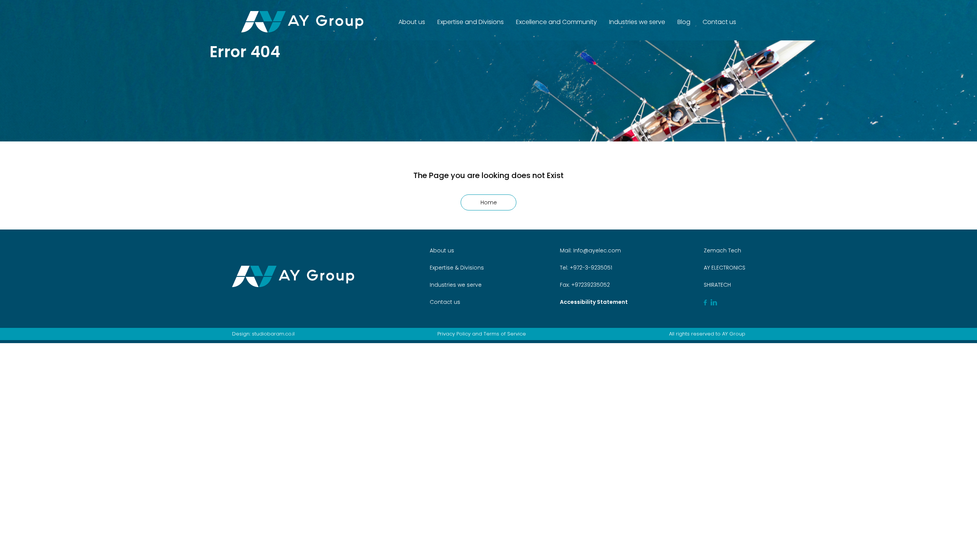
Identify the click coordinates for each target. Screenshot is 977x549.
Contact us (719, 22)
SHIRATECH (717, 285)
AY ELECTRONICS (724, 267)
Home (488, 202)
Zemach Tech (722, 250)
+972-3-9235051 (590, 267)
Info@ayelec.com (597, 250)
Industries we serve (637, 22)
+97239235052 (590, 285)
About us (411, 22)
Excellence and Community (556, 22)
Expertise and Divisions (470, 22)
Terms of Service (505, 333)
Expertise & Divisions (457, 267)
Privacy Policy (454, 333)
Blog (683, 22)
